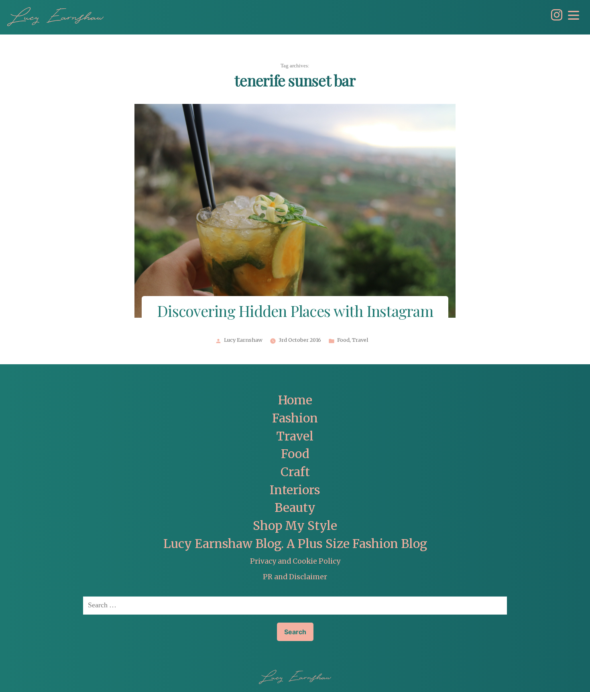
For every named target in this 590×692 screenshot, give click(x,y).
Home (295, 400)
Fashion (295, 418)
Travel (360, 340)
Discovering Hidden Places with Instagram (295, 312)
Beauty (295, 507)
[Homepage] (55, 16)
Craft (295, 472)
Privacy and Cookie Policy (295, 561)
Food (343, 340)
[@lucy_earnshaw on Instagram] (554, 18)
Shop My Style (295, 525)
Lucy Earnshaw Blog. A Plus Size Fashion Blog (295, 543)
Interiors (295, 490)
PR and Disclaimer (295, 576)
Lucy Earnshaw (243, 340)
